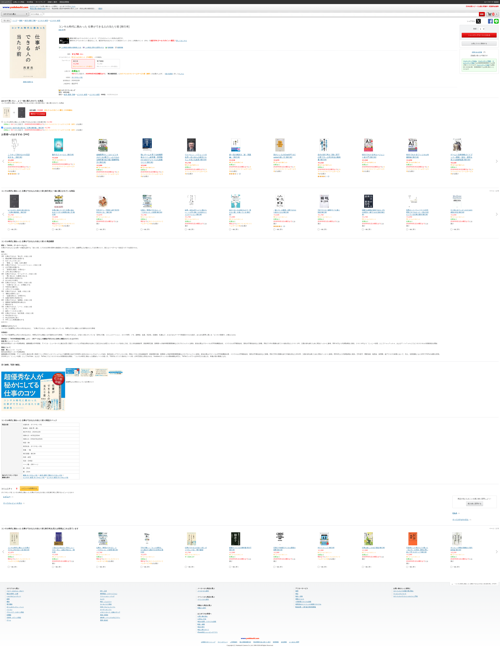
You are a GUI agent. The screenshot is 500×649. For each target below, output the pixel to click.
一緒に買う (13, 229)
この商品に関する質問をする (94, 47)
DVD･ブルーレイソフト (107, 607)
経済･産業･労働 (69, 94)
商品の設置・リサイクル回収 (207, 621)
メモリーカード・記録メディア (110, 612)
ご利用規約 (233, 642)
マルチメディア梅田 (484, 61)
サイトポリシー (223, 642)
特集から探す (202, 608)
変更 (100, 9)
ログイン (33, 6)
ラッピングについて (399, 593)
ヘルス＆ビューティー (14, 596)
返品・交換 (299, 596)
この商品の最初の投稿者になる (71, 47)
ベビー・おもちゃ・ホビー (15, 591)
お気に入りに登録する (479, 43)
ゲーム (9, 620)
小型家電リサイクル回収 (303, 601)
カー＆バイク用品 (106, 604)
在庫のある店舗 (477, 52)
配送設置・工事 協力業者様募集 (305, 607)
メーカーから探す (203, 591)
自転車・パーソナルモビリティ (110, 617)
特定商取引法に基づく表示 (262, 642)
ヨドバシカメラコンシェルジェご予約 (405, 596)
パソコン (9, 609)
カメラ (102, 599)
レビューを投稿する (29, 488)
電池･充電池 (104, 615)
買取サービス (299, 599)
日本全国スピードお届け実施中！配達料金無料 (482, 6)
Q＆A (454, 513)
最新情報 (120, 47)
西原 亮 (61, 30)
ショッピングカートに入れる (479, 35)
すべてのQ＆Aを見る (460, 520)
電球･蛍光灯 (104, 620)
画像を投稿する (28, 82)
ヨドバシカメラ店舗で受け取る (403, 591)
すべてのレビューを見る (12, 503)
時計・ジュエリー (106, 601)
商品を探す (201, 627)
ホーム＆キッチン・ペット (15, 607)
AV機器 (9, 615)
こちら (73, 6)
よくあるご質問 (294, 642)
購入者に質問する (474, 504)
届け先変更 (169, 73)
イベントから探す (203, 599)
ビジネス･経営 (82, 94)
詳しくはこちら (181, 41)
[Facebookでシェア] (490, 23)
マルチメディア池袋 (482, 65)
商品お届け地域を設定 (38, 9)
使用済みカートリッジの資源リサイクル (308, 604)
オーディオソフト (106, 609)
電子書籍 (9, 604)
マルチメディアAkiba (470, 61)
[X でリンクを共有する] (478, 23)
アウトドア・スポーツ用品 (15, 612)
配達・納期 (201, 624)
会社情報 (284, 642)
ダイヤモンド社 (77, 77)
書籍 (60, 92)
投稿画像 (110, 47)
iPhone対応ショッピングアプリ (208, 632)
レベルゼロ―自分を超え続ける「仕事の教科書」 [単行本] (24, 128)
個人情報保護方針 (245, 642)
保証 (296, 593)
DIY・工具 (103, 591)
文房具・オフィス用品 (14, 617)
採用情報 (276, 642)
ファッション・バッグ (107, 596)
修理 (296, 591)
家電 (8, 599)
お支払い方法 (202, 619)
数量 (475, 29)
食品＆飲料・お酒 (12, 593)
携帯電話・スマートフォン (108, 593)
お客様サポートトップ (208, 642)
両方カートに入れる (38, 114)
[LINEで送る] (496, 23)
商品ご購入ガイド (203, 629)
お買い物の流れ (203, 616)
